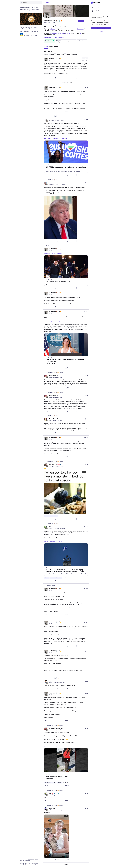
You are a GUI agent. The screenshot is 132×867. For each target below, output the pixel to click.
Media (51, 46)
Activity (46, 46)
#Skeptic (68, 54)
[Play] (46, 855)
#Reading (52, 54)
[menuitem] (56, 836)
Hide (74, 197)
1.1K (53, 26)
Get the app (30, 863)
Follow (81, 21)
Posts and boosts (48, 51)
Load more (66, 864)
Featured (56, 46)
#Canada (58, 54)
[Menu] (86, 21)
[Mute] (49, 855)
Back (47, 2)
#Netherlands (74, 54)
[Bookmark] (76, 78)
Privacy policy (27, 860)
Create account (101, 28)
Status (32, 859)
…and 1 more (65, 782)
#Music (46, 54)
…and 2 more (65, 577)
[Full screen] (66, 855)
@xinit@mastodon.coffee (49, 22)
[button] (56, 836)
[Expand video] (63, 855)
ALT (84, 512)
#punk (62, 54)
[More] (87, 78)
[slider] (57, 853)
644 (45, 26)
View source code (29, 864)
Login (101, 31)
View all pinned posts (66, 82)
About (29, 859)
